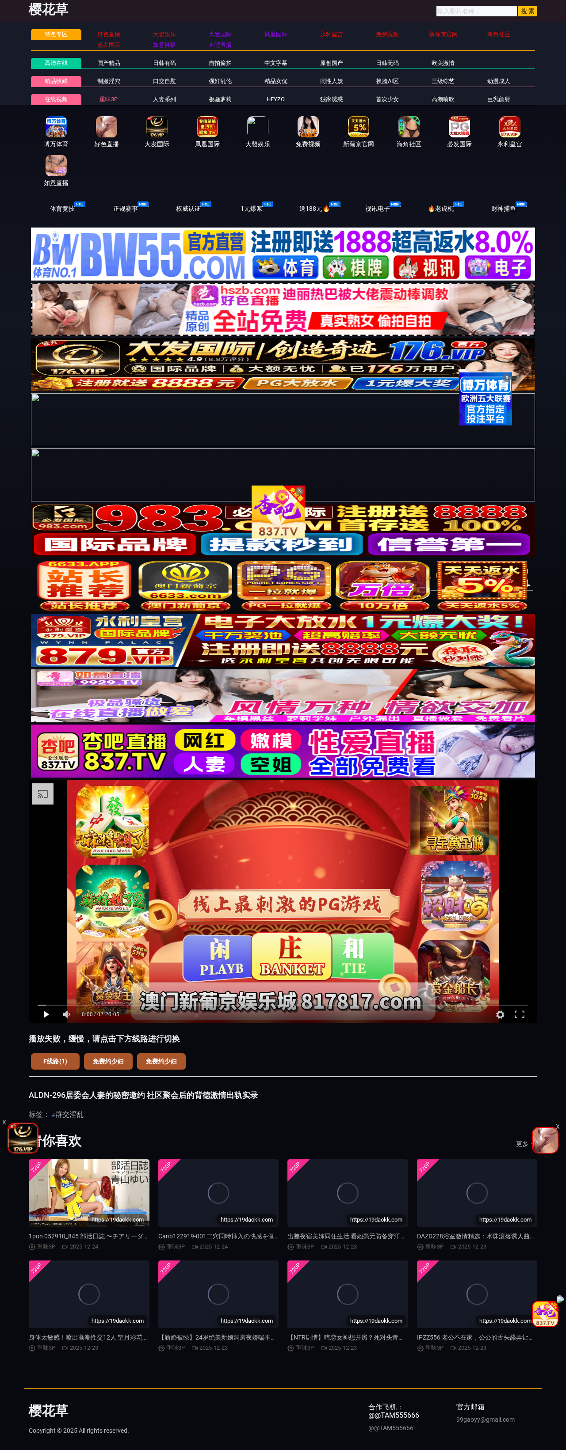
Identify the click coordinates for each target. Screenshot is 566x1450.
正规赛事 (125, 208)
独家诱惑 (331, 99)
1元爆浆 (252, 208)
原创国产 (331, 63)
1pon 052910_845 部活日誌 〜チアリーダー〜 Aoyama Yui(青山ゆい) (124, 1236)
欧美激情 (443, 63)
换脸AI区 (387, 81)
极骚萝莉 (220, 99)
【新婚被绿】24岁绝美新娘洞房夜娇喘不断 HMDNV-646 (235, 1337)
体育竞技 (62, 208)
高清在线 (56, 63)
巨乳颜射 (498, 99)
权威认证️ (188, 208)
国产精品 (108, 63)
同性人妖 (331, 81)
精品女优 (275, 81)
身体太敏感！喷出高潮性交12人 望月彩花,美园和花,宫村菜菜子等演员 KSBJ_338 (139, 1337)
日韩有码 (164, 63)
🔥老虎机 (441, 208)
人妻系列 (164, 99)
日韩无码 (387, 63)
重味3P (108, 99)
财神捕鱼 (503, 208)
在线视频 (56, 99)
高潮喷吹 (443, 99)
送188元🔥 (314, 208)
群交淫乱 (69, 1114)
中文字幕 (275, 63)
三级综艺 (443, 81)
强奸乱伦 (220, 81)
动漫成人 (498, 81)
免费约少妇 (108, 1061)
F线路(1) (55, 1061)
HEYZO (276, 99)
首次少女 (387, 99)
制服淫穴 (108, 81)
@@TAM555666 (390, 1427)
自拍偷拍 (220, 63)
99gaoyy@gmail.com (485, 1419)
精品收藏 (56, 81)
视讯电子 (377, 208)
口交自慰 (164, 81)
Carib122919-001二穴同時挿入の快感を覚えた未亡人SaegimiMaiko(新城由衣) (265, 1236)
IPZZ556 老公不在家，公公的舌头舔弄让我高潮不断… (490, 1337)
